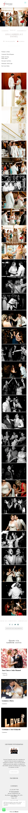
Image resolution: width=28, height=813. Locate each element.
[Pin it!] (18, 85)
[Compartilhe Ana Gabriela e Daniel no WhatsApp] (12, 624)
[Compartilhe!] (14, 85)
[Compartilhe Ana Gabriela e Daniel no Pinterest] (18, 624)
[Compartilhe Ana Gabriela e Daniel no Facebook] (9, 624)
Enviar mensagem (15, 791)
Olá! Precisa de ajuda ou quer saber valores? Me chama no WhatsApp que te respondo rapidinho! (13, 804)
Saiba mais (14, 771)
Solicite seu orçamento (14, 628)
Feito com (14, 811)
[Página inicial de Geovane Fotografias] (8, 4)
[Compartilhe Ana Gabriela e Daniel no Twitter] (15, 624)
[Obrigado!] (9, 85)
